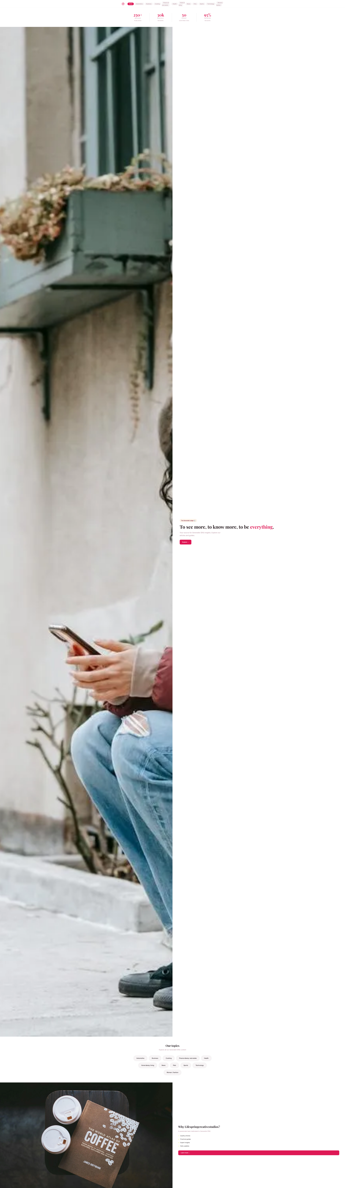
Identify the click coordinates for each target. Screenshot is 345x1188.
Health (175, 4)
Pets (195, 4)
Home (130, 4)
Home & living (182, 4)
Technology (210, 4)
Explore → (185, 542)
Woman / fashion (219, 4)
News (188, 4)
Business (148, 4)
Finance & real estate (165, 4)
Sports (202, 4)
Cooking (157, 4)
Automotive (139, 4)
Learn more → (185, 1153)
